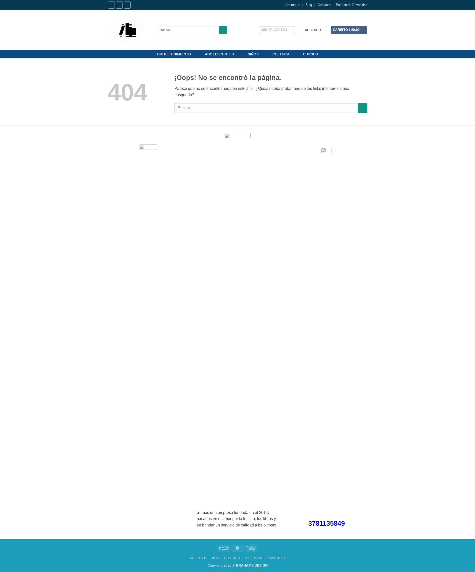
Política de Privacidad (351, 5)
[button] (313, 30)
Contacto (324, 5)
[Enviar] (223, 30)
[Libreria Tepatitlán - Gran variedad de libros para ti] (129, 30)
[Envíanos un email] (127, 5)
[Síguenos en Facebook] (111, 5)
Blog (309, 5)
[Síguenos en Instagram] (119, 5)
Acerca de (292, 5)
